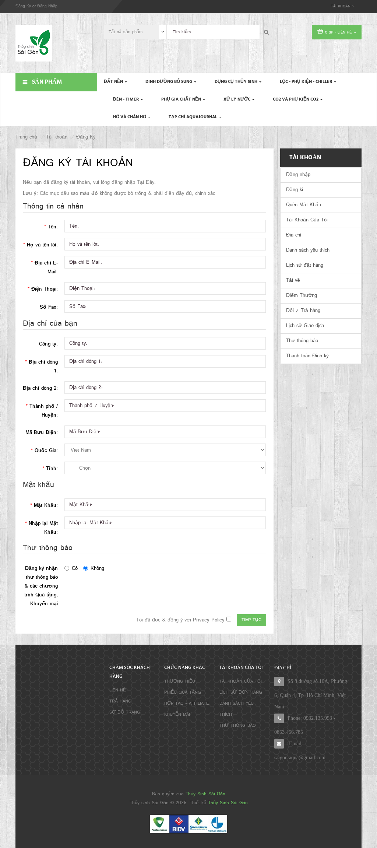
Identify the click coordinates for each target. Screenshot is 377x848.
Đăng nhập (298, 175)
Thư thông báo (302, 341)
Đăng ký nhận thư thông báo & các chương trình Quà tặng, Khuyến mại (41, 586)
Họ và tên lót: (42, 245)
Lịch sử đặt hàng (304, 265)
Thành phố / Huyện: (43, 411)
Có (75, 568)
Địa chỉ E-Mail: (46, 267)
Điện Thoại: (44, 289)
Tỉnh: (52, 469)
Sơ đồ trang (124, 712)
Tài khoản (56, 137)
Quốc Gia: (46, 450)
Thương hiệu (179, 681)
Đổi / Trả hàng (303, 310)
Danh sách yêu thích (308, 250)
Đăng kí (294, 190)
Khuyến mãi (177, 714)
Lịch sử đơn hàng (240, 692)
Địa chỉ (293, 235)
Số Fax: (49, 307)
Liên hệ (117, 690)
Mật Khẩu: (46, 505)
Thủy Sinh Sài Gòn (205, 794)
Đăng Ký (23, 6)
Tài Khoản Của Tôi (307, 220)
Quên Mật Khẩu (303, 205)
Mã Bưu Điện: (41, 432)
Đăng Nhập (47, 6)
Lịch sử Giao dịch (305, 326)
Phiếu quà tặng (182, 692)
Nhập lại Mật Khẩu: (43, 528)
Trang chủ (26, 137)
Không (97, 568)
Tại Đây (145, 182)
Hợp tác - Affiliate (186, 703)
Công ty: (48, 344)
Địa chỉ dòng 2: (40, 388)
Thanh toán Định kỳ (307, 356)
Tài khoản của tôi (240, 681)
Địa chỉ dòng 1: (43, 366)
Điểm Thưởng (301, 295)
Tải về (293, 280)
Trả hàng (120, 701)
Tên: (53, 227)
